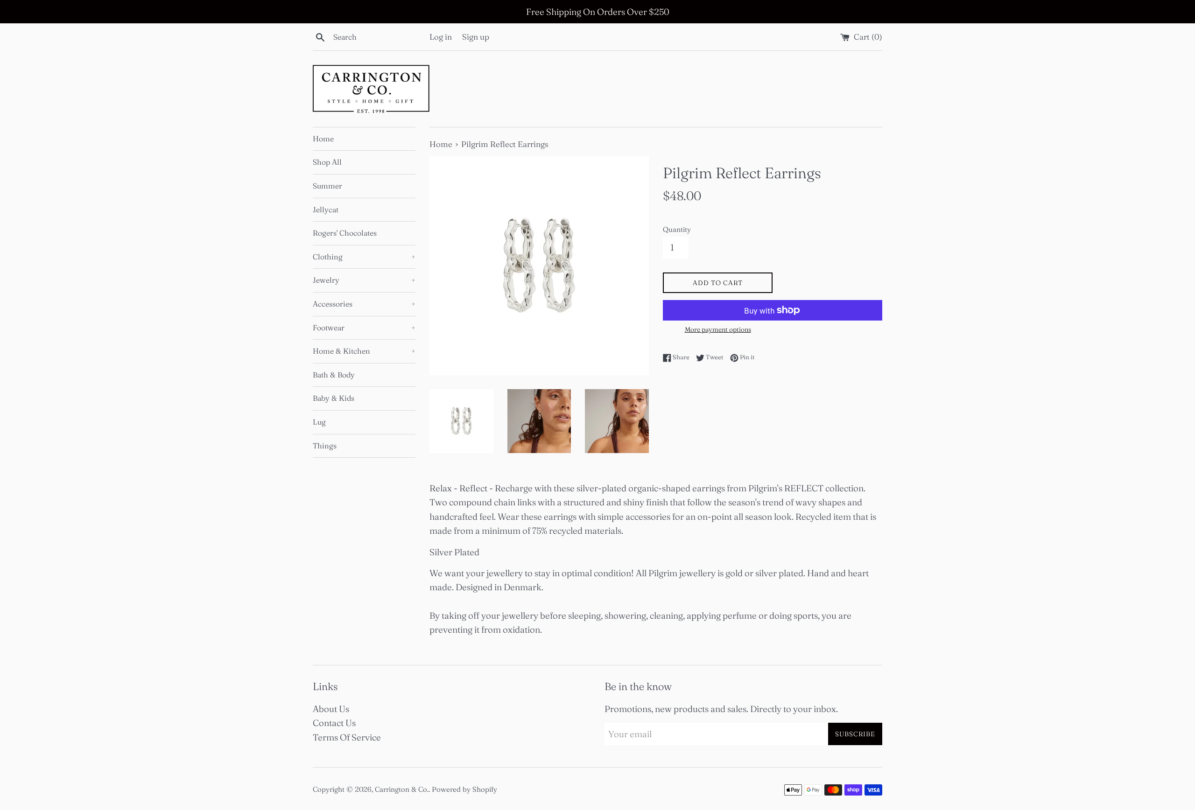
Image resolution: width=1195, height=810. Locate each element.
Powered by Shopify (464, 789)
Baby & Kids (333, 398)
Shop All (327, 162)
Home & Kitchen (364, 351)
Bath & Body (334, 374)
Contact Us (334, 722)
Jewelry (364, 280)
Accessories (364, 303)
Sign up (475, 37)
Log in (440, 37)
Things (325, 445)
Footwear (364, 327)
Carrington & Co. (402, 789)
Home (323, 138)
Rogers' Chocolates (345, 232)
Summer (327, 185)
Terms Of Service (347, 737)
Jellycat (325, 209)
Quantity (677, 229)
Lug (319, 421)
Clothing (364, 256)
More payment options (718, 329)
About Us (331, 708)
